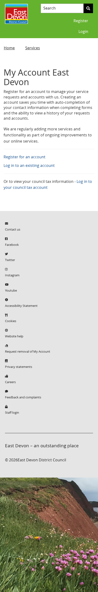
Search (49, 8)
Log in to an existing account (29, 165)
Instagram (12, 275)
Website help (14, 336)
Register (81, 21)
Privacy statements (18, 367)
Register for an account (24, 157)
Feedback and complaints (23, 397)
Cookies (10, 321)
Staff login (12, 412)
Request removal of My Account (27, 351)
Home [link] (9, 48)
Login (83, 31)
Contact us (12, 229)
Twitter (10, 260)
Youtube (11, 290)
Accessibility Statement (21, 306)
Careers (10, 382)
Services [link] (32, 48)
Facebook (12, 245)
